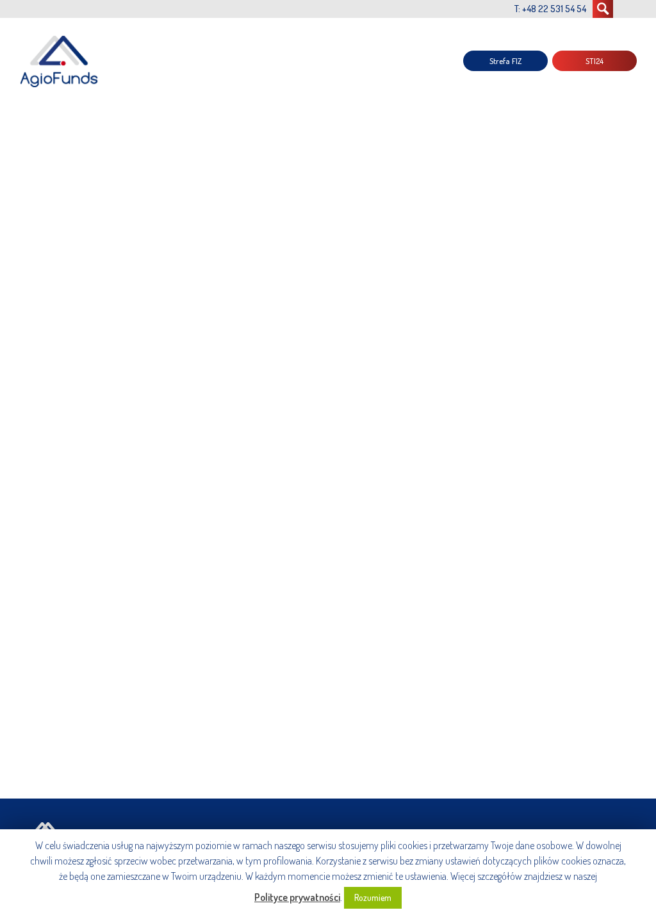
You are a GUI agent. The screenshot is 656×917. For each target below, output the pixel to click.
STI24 (594, 61)
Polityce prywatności (297, 897)
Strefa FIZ (505, 61)
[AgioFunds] (60, 61)
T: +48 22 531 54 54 (550, 9)
